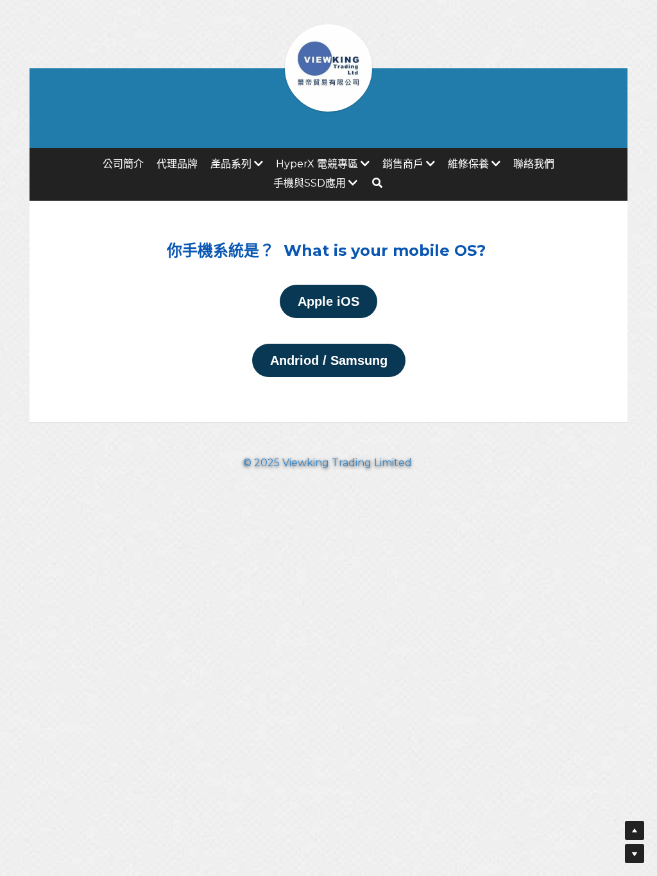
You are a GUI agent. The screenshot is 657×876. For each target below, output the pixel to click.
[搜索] (377, 183)
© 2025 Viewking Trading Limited (328, 466)
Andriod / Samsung (329, 360)
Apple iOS (328, 301)
